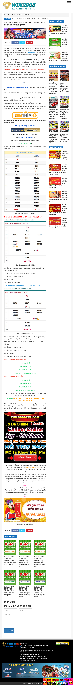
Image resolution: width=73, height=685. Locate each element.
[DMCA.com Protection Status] (62, 643)
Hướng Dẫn (63, 80)
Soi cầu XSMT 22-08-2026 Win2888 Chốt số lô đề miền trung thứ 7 (9, 591)
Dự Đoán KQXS (25, 650)
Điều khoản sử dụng (40, 656)
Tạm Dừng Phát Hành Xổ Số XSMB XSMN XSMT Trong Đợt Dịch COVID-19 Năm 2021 (53, 88)
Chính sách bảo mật (27, 656)
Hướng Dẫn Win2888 (34, 645)
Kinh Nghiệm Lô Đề (35, 654)
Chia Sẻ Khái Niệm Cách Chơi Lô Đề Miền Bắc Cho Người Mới (64, 137)
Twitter (22, 42)
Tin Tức (52, 80)
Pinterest (29, 42)
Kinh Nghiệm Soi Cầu (63, 106)
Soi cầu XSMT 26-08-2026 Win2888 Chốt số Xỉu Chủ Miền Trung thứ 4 (10, 560)
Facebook (15, 42)
